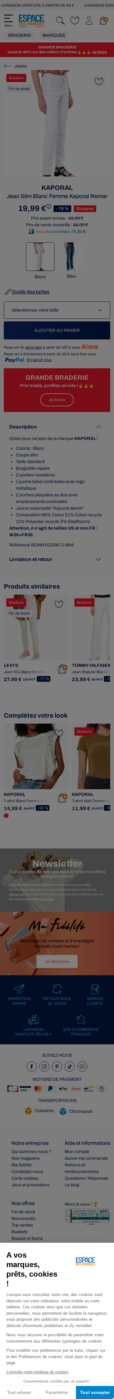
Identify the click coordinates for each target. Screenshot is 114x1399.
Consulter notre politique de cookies (37, 1372)
